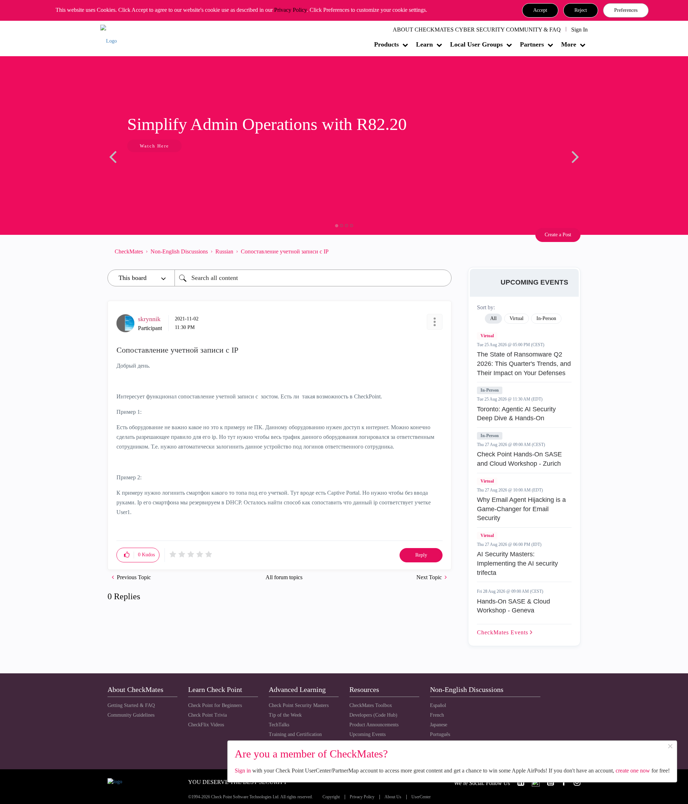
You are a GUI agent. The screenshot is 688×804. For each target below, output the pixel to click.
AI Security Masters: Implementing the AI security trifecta (517, 563)
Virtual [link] (517, 318)
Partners (532, 44)
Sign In (579, 29)
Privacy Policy (290, 10)
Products (386, 44)
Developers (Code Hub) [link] (373, 715)
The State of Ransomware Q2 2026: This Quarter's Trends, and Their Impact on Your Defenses (524, 363)
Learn (424, 44)
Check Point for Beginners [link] (215, 705)
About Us (392, 797)
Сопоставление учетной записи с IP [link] (285, 251)
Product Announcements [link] (373, 724)
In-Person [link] (546, 318)
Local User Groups (476, 44)
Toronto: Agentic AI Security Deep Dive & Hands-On (516, 414)
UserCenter (421, 797)
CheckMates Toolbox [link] (370, 705)
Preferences (625, 10)
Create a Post (558, 234)
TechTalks (279, 724)
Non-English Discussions (179, 251)
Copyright (331, 797)
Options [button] (443, 251)
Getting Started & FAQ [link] (131, 705)
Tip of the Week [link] (285, 715)
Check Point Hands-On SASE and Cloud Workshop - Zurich (519, 459)
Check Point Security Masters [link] (299, 705)
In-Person (490, 390)
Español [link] (438, 705)
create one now (633, 770)
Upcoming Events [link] (367, 734)
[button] (540, 10)
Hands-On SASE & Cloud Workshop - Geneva (513, 606)
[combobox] (313, 278)
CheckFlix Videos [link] (206, 724)
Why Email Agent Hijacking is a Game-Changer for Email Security (521, 509)
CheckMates (129, 251)
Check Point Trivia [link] (207, 715)
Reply (421, 555)
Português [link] (440, 734)
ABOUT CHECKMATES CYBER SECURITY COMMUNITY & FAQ (477, 29)
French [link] (437, 715)
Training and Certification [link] (295, 734)
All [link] (493, 318)
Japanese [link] (438, 724)
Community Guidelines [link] (131, 715)
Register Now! (247, 167)
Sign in (243, 770)
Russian (224, 251)
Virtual (487, 335)
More (568, 44)
